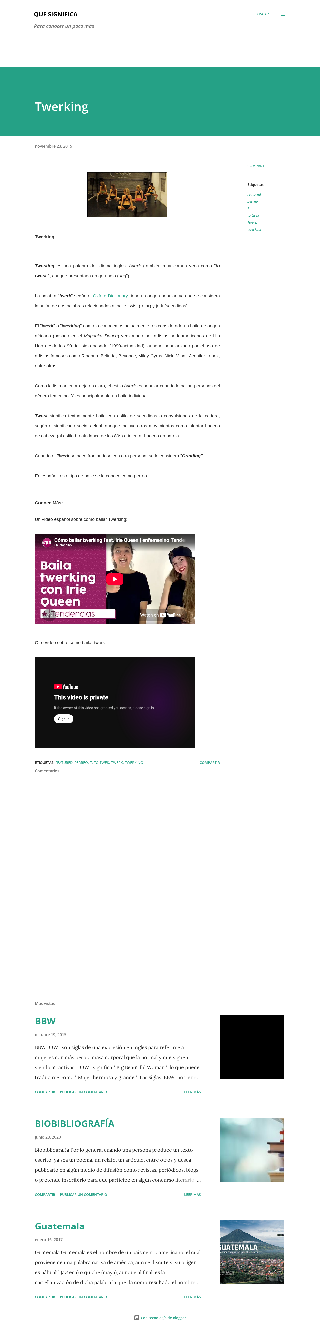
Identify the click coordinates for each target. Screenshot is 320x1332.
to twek (253, 215)
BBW (45, 1021)
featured (254, 194)
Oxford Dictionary (110, 295)
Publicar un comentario (83, 1092)
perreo (253, 201)
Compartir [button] (258, 165)
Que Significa (56, 14)
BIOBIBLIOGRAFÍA (74, 1123)
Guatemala (60, 1226)
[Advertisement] (119, 938)
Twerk (252, 222)
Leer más (192, 1092)
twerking (254, 229)
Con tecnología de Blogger (163, 1317)
